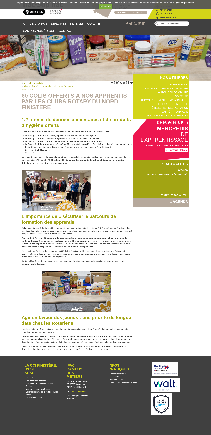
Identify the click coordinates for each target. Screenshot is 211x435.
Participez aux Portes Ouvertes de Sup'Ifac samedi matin (162, 174)
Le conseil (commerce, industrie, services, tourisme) (42, 393)
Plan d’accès (115, 377)
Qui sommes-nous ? (118, 374)
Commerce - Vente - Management (164, 100)
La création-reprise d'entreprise (38, 389)
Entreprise (166, 14)
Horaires (71, 398)
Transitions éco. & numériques (165, 115)
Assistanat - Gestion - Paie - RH (166, 88)
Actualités (38, 83)
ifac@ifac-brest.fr (80, 396)
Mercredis (172, 129)
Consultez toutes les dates (167, 145)
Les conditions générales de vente (123, 382)
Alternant (166, 10)
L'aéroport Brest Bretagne (36, 380)
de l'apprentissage (164, 137)
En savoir (176, 149)
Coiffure (181, 96)
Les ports (29, 378)
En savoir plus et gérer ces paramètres (177, 2)
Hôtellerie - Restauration (169, 107)
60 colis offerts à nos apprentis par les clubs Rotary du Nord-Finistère (74, 101)
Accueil (27, 83)
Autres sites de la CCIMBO (127, 12)
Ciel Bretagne (31, 386)
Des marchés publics (34, 398)
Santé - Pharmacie (175, 111)
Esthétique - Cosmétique (170, 104)
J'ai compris (105, 6)
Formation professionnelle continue (39, 383)
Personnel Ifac (168, 17)
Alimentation (178, 84)
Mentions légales (116, 380)
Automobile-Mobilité (173, 92)
